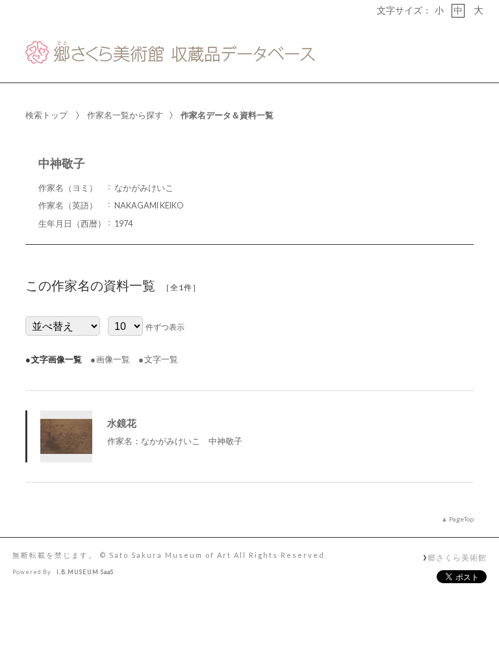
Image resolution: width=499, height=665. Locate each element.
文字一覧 (161, 359)
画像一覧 (113, 359)
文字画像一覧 (56, 359)
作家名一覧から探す (125, 115)
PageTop (461, 519)
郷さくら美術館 (457, 557)
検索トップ (46, 115)
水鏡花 (121, 423)
